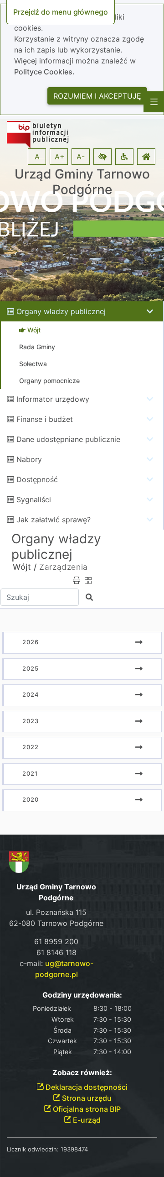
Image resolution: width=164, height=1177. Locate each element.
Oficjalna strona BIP (86, 1109)
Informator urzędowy (52, 399)
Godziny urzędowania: (82, 995)
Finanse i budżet (44, 419)
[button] (102, 156)
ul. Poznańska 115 (56, 912)
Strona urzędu (86, 1098)
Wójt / (25, 567)
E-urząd (86, 1119)
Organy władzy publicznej (61, 311)
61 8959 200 (56, 941)
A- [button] (81, 156)
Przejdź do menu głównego (60, 11)
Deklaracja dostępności (86, 1087)
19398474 (74, 1149)
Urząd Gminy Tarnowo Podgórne (82, 182)
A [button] (37, 156)
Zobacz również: (82, 1072)
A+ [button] (60, 156)
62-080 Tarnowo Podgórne (56, 923)
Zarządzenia (63, 567)
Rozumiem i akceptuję (97, 95)
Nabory (29, 459)
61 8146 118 (56, 952)
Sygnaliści (33, 499)
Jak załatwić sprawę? (53, 519)
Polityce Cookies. (44, 71)
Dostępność (37, 479)
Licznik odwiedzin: (33, 1149)
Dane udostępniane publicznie (68, 439)
